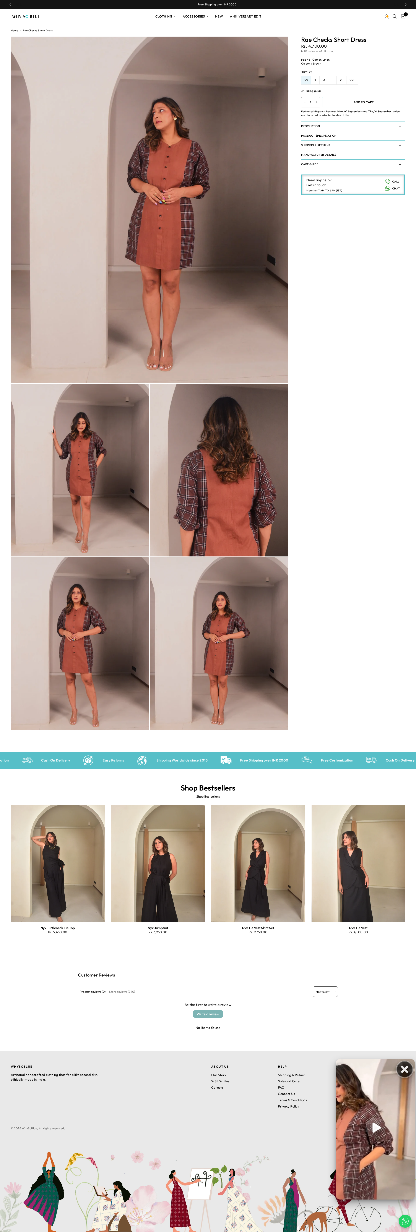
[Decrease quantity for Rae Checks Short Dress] (304, 102)
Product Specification (318, 135)
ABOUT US (220, 1066)
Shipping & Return (291, 1075)
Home (14, 30)
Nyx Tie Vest (358, 927)
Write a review (208, 1014)
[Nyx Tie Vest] (358, 863)
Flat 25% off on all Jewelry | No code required (214, 4)
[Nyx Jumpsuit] (158, 863)
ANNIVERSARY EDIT (245, 16)
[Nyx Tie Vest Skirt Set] (258, 863)
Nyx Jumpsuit (158, 927)
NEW (219, 16)
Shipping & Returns (315, 145)
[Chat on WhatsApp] (405, 1221)
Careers (217, 1087)
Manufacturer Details (318, 154)
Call (396, 181)
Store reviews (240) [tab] (122, 992)
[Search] (394, 16)
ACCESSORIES (194, 16)
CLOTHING (163, 16)
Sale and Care (289, 1081)
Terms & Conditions (292, 1100)
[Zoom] (279, 46)
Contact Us (286, 1094)
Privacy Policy (288, 1106)
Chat (396, 188)
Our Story (218, 1075)
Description (310, 126)
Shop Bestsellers (207, 796)
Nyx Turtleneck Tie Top (58, 927)
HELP (282, 1066)
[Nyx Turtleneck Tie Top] (58, 863)
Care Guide (309, 164)
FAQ (281, 1087)
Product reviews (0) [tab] (93, 992)
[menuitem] (165, 16)
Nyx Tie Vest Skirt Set (258, 927)
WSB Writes (220, 1081)
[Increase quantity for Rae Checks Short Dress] (316, 102)
